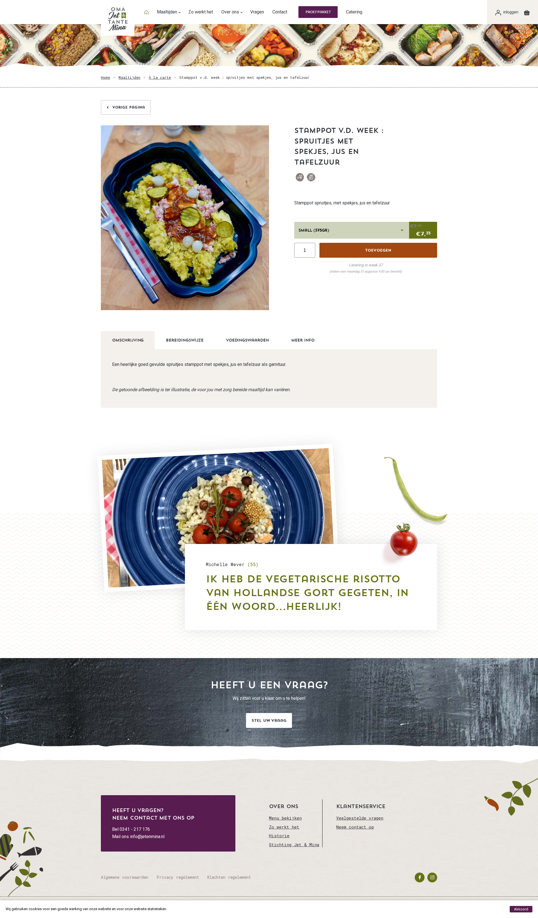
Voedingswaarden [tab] (247, 340)
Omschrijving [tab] (127, 340)
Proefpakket (318, 12)
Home (105, 77)
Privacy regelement (178, 877)
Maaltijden (167, 12)
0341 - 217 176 (135, 829)
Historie (279, 835)
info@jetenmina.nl (147, 836)
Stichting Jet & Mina (294, 844)
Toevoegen (378, 250)
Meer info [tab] (302, 340)
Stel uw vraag (269, 720)
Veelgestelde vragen (359, 818)
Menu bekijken (285, 818)
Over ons (230, 12)
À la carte (160, 77)
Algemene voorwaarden (124, 877)
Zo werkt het (200, 12)
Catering (354, 12)
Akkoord (521, 909)
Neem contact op (355, 827)
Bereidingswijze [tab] (184, 340)
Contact (279, 12)
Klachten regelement (229, 877)
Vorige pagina (128, 107)
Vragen (257, 12)
